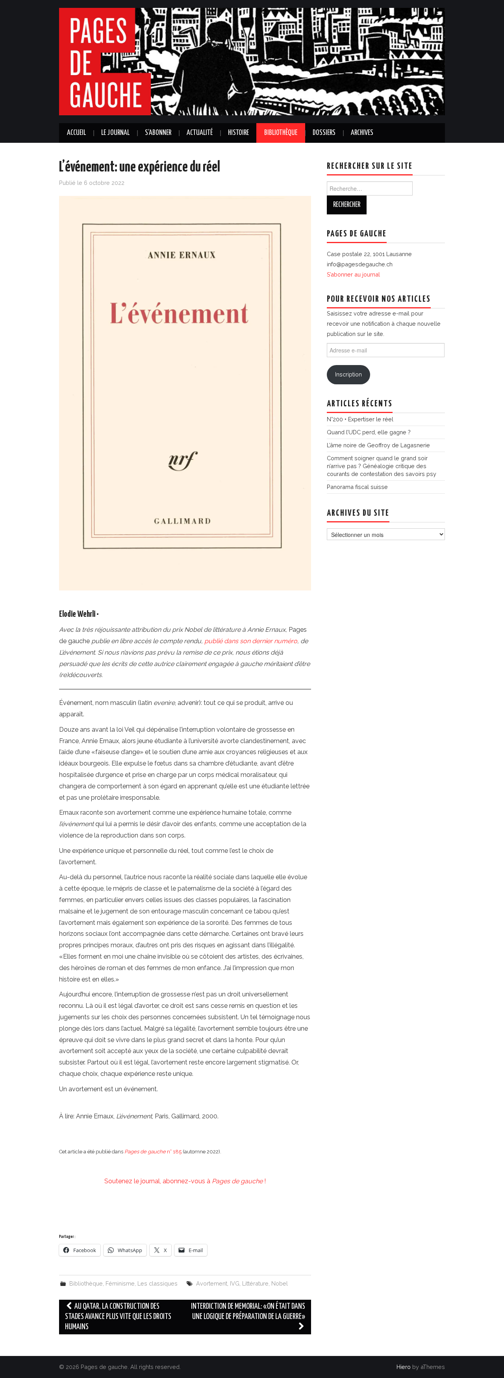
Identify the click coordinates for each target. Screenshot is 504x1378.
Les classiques (157, 1283)
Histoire (238, 133)
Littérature (255, 1283)
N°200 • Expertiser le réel (360, 419)
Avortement (211, 1283)
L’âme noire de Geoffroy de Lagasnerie (378, 445)
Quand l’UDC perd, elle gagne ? (369, 432)
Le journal (115, 133)
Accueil (76, 133)
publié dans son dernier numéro (250, 641)
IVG (234, 1283)
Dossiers (324, 133)
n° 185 (153, 1152)
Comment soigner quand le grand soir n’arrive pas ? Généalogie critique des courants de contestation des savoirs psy (381, 466)
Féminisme (120, 1283)
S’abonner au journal (353, 274)
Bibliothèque (280, 133)
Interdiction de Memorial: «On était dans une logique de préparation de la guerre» (248, 1312)
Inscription (348, 374)
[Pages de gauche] (252, 61)
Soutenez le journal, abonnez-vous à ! (185, 1181)
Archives (362, 133)
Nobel (279, 1283)
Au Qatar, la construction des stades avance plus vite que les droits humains (118, 1317)
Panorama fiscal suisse (357, 486)
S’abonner (158, 133)
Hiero (404, 1366)
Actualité (200, 133)
